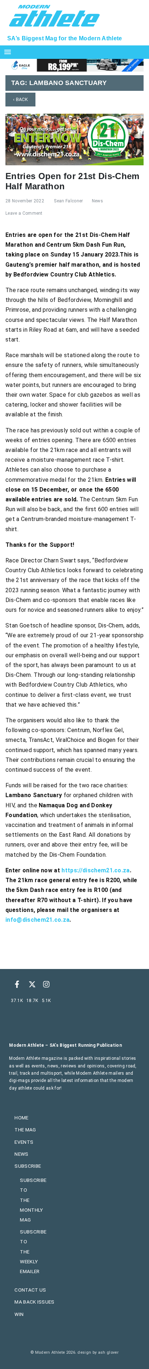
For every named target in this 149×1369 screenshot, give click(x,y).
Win (19, 1314)
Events (23, 1142)
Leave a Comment (24, 213)
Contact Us (30, 1290)
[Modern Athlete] (54, 15)
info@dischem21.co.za (37, 919)
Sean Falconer (68, 200)
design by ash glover (97, 1352)
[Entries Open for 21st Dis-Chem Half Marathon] (74, 139)
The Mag (25, 1129)
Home (21, 1117)
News (97, 200)
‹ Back (20, 99)
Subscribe (27, 1166)
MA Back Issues (34, 1302)
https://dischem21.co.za (95, 870)
